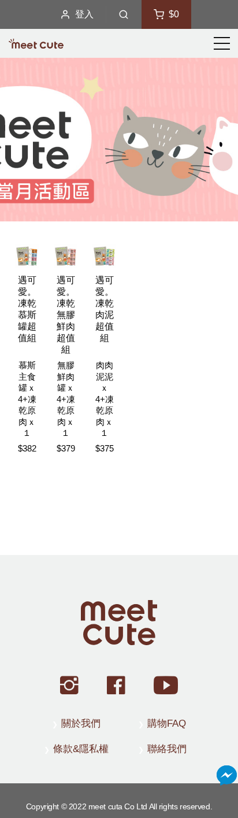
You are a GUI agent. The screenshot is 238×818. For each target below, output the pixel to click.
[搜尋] (123, 14)
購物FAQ (166, 723)
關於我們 (81, 723)
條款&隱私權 (81, 748)
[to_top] (119, 622)
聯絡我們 (167, 748)
